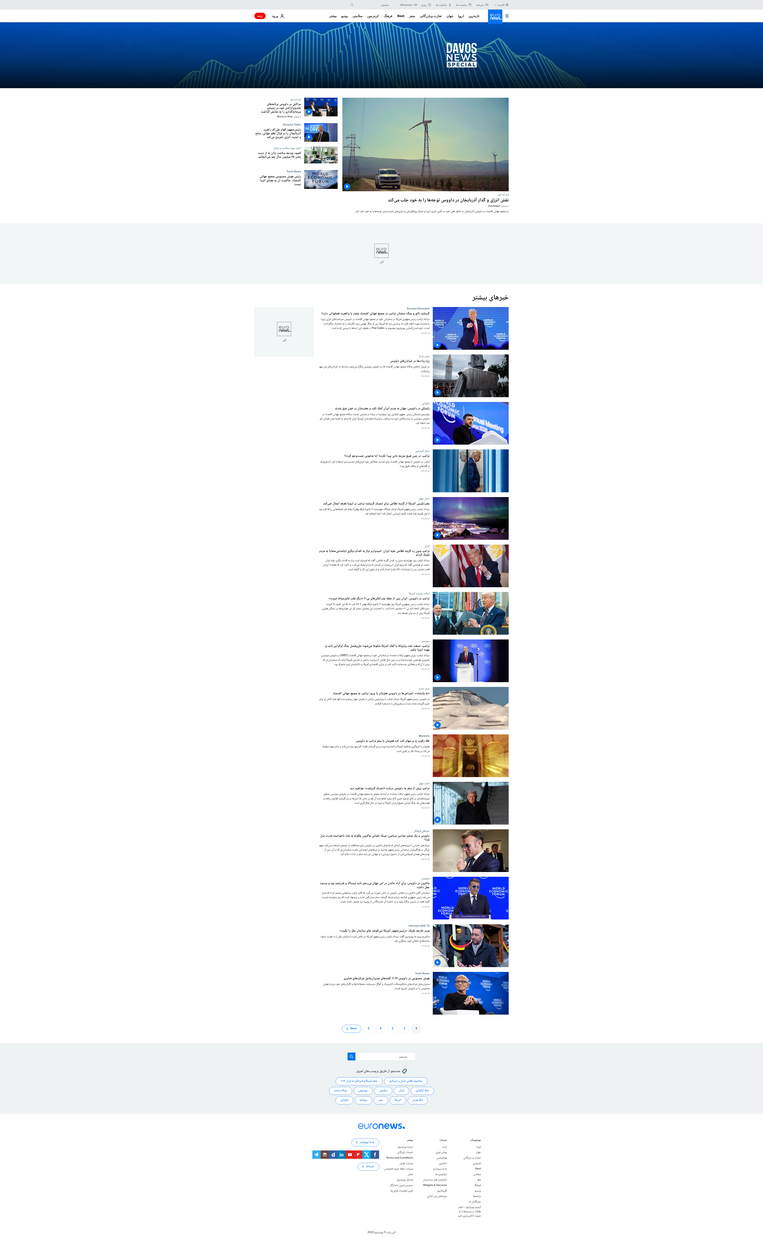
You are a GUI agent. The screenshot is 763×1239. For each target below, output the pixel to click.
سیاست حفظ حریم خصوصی (398, 1169)
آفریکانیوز (442, 1191)
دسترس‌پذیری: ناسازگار (401, 1185)
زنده (260, 15)
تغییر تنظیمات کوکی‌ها (401, 1191)
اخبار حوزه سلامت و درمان (287, 148)
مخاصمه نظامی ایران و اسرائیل (405, 1081)
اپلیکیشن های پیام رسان (435, 1180)
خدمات (443, 1141)
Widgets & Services (435, 1185)
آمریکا (398, 1100)
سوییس (425, 640)
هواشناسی (441, 1158)
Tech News (294, 171)
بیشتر (410, 1141)
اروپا (461, 16)
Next (400, 16)
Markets (424, 736)
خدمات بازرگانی (405, 1152)
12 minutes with (419, 925)
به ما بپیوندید (440, 1169)
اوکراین (426, 403)
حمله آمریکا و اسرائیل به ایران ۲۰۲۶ (359, 1081)
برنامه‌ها (477, 1196)
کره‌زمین (373, 16)
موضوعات (475, 1141)
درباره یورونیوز (405, 1147)
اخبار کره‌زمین (422, 451)
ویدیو (344, 16)
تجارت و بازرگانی (431, 16)
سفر (412, 16)
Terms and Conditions (399, 1158)
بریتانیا (363, 1100)
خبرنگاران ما (475, 1201)
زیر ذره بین (503, 194)
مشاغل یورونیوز (405, 1180)
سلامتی (357, 16)
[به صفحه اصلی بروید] (495, 17)
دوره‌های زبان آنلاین (437, 1196)
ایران (427, 546)
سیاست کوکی (406, 1163)
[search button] (352, 5)
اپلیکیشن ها (441, 1174)
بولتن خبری (441, 1152)
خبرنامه (370, 1166)
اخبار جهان (424, 498)
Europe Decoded (418, 308)
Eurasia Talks (292, 124)
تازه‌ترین (474, 16)
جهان (449, 16)
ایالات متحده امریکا (419, 593)
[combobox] (372, 5)
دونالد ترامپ (340, 1090)
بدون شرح (424, 356)
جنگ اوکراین (422, 1090)
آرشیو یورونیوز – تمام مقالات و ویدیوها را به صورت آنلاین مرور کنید (469, 1211)
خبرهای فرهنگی (421, 830)
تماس (410, 1174)
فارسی (500, 4)
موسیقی (363, 1090)
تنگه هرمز (418, 1100)
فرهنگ (388, 16)
